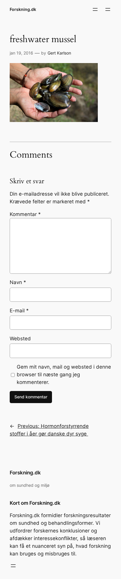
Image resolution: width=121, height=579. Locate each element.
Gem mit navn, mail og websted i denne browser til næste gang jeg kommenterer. (64, 374)
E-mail (19, 311)
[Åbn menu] (95, 9)
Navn (18, 282)
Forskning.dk (23, 9)
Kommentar (25, 214)
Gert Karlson (59, 52)
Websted (20, 339)
